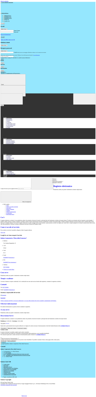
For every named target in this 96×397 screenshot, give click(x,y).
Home (54, 178)
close (2, 105)
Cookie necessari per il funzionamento (9, 338)
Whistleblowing (6, 372)
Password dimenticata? (6, 34)
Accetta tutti (22, 328)
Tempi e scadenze (10, 209)
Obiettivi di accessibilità (8, 370)
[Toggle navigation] (12, 99)
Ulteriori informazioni (11, 211)
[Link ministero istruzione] (7, 2)
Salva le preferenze (11, 341)
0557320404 (8, 352)
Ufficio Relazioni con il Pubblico (10, 368)
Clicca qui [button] (3, 232)
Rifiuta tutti (12, 328)
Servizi (54, 180)
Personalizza (3, 328)
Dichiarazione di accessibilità (9, 369)
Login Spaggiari (37, 55)
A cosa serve (9, 213)
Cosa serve (8, 208)
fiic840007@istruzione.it (8, 257)
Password (16, 32)
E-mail (15, 52)
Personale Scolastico (57, 181)
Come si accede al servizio (12, 206)
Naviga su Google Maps (8, 269)
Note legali (5, 365)
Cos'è (7, 205)
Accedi (2, 23)
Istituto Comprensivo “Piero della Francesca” (14, 238)
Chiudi (2, 63)
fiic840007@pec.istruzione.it (9, 262)
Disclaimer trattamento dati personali (9, 385)
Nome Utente (17, 30)
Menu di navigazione (26, 201)
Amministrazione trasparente (9, 374)
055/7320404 (6, 267)
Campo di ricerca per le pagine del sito (9, 188)
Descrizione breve (10, 214)
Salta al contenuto (4, 1)
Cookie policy (6, 364)
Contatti (8, 210)
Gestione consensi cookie (9, 373)
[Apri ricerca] (84, 99)
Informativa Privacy (7, 367)
